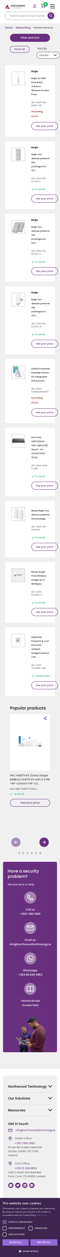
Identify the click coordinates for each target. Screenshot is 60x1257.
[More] (45, 718)
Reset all (19, 49)
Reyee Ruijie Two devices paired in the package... (40, 514)
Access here (30, 1005)
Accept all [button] (15, 1242)
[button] (19, 853)
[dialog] (30, 1227)
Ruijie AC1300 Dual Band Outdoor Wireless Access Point (40, 86)
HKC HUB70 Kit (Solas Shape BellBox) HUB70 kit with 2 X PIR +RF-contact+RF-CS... (30, 779)
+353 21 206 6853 (26, 1168)
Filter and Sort (30, 38)
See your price (44, 126)
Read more (42, 1215)
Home (8, 27)
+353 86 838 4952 (30, 975)
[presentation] (16, 842)
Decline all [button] (44, 1242)
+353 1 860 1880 (30, 914)
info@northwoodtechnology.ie (30, 944)
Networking (23, 27)
